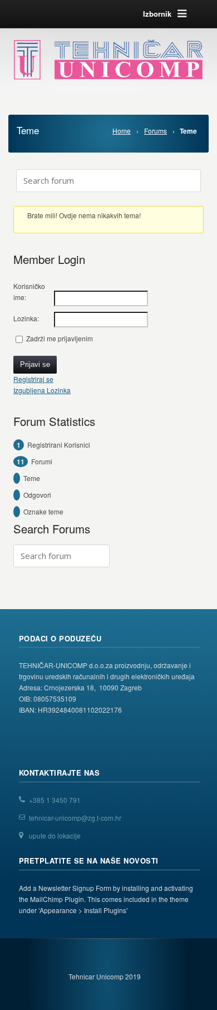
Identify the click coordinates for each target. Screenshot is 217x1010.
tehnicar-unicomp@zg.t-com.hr (75, 817)
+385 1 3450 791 (55, 800)
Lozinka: (26, 318)
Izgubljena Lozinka (42, 390)
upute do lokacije (55, 835)
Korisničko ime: (29, 291)
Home (121, 130)
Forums (155, 130)
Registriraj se (33, 379)
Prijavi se (35, 364)
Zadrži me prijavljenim (59, 338)
